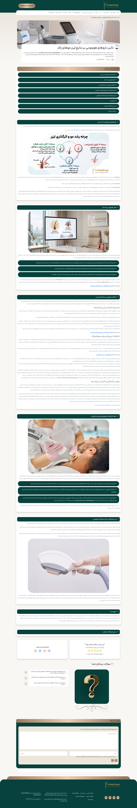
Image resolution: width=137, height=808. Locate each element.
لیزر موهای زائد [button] (76, 13)
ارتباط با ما (65, 13)
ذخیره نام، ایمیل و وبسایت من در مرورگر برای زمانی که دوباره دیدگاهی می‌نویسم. (96, 757)
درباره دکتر (58, 13)
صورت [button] (96, 13)
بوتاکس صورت (89, 796)
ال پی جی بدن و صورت (87, 13)
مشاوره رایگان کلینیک (26, 6)
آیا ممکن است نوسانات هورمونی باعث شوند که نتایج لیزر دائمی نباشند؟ (49, 683)
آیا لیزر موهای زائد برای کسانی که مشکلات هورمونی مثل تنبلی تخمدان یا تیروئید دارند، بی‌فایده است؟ (48, 672)
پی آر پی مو (82, 793)
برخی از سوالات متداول (109, 106)
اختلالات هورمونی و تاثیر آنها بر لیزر (107, 85)
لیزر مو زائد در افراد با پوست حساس (103, 405)
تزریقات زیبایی (90, 793)
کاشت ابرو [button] (106, 13)
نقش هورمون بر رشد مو (109, 80)
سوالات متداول (111, 111)
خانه (118, 13)
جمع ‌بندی (112, 101)
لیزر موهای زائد (77, 130)
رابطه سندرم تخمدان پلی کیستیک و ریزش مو (101, 332)
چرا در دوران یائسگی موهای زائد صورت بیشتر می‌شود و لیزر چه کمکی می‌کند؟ (48, 678)
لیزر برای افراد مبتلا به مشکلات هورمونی (105, 95)
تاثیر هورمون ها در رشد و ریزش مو (104, 355)
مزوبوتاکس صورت (80, 796)
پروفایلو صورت (75, 793)
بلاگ (69, 13)
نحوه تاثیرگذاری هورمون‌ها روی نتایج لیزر (105, 90)
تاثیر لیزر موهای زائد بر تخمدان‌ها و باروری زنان (101, 286)
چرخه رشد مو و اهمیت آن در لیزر (107, 75)
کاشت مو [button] (113, 13)
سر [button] (100, 13)
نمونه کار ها (51, 13)
